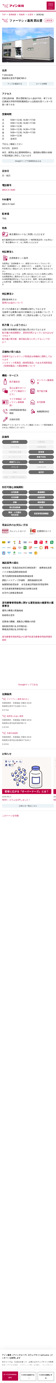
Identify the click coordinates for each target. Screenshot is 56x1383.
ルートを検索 (41, 83)
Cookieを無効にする (45, 1376)
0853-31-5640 (8, 189)
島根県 (22, 14)
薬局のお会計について (12, 302)
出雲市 (30, 14)
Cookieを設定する (28, 1375)
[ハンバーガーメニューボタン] (51, 6)
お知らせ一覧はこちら (28, 805)
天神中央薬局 (12, 733)
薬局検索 (12, 14)
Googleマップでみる (28, 684)
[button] (28, 45)
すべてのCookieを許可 (10, 1376)
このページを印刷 (10, 815)
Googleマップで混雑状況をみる (28, 161)
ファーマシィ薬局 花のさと (18, 699)
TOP (4, 14)
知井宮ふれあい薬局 (15, 716)
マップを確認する (14, 83)
